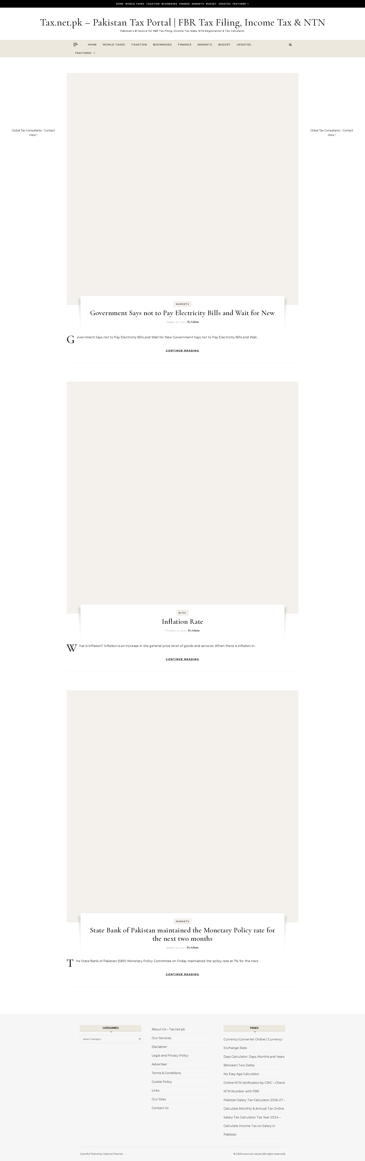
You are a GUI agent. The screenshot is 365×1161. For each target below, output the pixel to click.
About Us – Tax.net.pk (168, 1029)
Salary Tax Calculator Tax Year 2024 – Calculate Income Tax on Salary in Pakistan (252, 1126)
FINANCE (184, 3)
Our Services (161, 1038)
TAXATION (153, 3)
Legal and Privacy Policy (170, 1055)
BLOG (182, 612)
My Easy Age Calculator (241, 1074)
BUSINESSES (169, 3)
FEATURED (239, 3)
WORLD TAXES (134, 3)
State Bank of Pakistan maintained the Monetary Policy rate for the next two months (182, 934)
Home (119, 3)
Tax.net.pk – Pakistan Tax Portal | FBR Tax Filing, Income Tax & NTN (182, 22)
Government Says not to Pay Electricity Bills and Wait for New (182, 312)
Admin (194, 322)
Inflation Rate (182, 621)
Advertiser (159, 1064)
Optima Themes (113, 1153)
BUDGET (211, 3)
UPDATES (225, 3)
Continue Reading (182, 350)
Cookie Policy (162, 1082)
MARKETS (198, 3)
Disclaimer (159, 1047)
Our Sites (159, 1099)
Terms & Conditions (166, 1073)
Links (155, 1090)
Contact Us (160, 1108)
